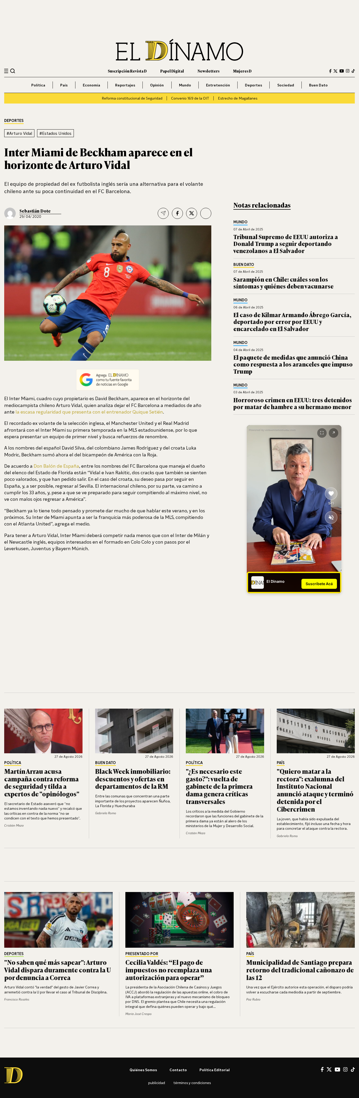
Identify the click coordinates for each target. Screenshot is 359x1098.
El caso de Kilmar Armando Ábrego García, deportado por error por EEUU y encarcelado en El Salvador (292, 321)
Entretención (218, 85)
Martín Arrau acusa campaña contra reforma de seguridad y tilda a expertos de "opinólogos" (41, 782)
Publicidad (156, 1082)
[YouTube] (342, 71)
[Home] (179, 50)
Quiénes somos (143, 1070)
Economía (91, 85)
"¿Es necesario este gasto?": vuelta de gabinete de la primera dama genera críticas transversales (219, 786)
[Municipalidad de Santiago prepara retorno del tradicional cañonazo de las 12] (300, 920)
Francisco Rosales (16, 999)
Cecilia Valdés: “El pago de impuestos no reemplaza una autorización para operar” (168, 969)
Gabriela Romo (105, 813)
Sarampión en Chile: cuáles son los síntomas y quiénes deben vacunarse (283, 282)
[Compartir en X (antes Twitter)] (191, 213)
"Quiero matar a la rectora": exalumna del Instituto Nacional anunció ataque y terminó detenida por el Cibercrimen (315, 789)
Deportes (253, 85)
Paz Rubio (253, 999)
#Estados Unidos (55, 133)
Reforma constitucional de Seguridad (132, 98)
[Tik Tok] (353, 1069)
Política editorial (214, 1070)
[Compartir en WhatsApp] (205, 213)
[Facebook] (330, 71)
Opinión (157, 85)
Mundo (185, 85)
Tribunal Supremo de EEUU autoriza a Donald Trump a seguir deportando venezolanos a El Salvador (285, 243)
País (64, 85)
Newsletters (208, 71)
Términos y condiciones (192, 1082)
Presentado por (141, 954)
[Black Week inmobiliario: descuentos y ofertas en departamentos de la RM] (134, 731)
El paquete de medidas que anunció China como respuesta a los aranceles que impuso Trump (293, 364)
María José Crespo (138, 1014)
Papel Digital (172, 71)
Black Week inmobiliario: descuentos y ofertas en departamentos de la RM (133, 778)
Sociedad (285, 85)
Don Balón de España (56, 466)
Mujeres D (242, 71)
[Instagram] (348, 71)
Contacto (178, 1070)
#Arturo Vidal (19, 133)
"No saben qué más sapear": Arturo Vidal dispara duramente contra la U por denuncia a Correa (57, 969)
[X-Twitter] (335, 71)
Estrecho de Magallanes (237, 98)
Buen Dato (318, 85)
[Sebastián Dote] (10, 213)
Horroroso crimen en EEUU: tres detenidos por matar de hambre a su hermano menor (292, 403)
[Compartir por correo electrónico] (163, 213)
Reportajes (125, 85)
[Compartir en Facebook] (177, 213)
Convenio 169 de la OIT (190, 98)
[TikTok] (353, 71)
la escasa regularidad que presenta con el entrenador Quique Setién (89, 412)
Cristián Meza (14, 825)
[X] (329, 1069)
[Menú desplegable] (6, 71)
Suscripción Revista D (127, 71)
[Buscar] (12, 71)
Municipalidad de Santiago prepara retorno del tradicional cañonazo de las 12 (300, 969)
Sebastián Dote (35, 211)
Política (38, 85)
